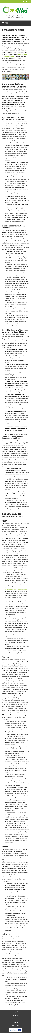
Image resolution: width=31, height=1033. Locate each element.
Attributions (15, 1018)
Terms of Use (15, 1025)
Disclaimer (15, 1022)
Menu (6, 23)
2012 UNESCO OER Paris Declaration (16, 589)
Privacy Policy (15, 1011)
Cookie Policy (15, 1015)
